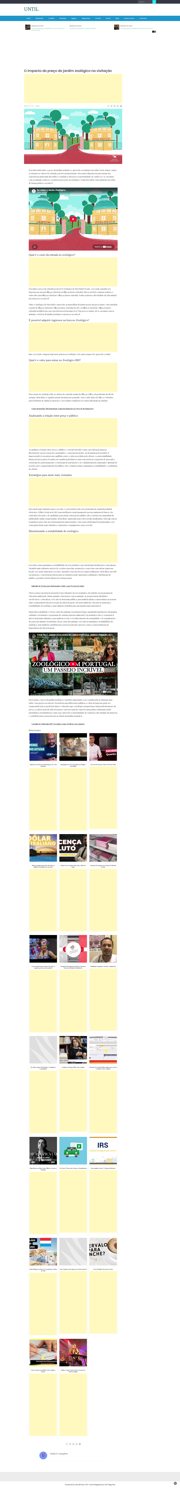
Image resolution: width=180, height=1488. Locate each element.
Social (108, 18)
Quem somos (129, 18)
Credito (51, 18)
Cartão (98, 18)
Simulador (39, 18)
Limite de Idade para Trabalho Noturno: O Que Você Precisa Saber (47, 29)
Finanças (62, 18)
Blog (117, 18)
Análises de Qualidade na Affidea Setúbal (83, 28)
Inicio (29, 18)
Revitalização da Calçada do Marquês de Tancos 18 (136, 28)
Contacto (143, 18)
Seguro (74, 18)
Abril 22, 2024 (29, 106)
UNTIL (31, 9)
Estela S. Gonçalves (59, 1453)
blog (37, 106)
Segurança (86, 18)
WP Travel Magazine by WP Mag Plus (100, 1484)
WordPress (79, 1484)
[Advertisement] (90, 50)
